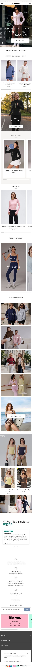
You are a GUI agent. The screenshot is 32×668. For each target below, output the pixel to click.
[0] (15, 505)
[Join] (26, 661)
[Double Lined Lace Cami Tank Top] (8, 478)
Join (27, 609)
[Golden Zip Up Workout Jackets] (14, 154)
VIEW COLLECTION (15, 126)
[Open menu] (3, 3)
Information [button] (5, 640)
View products (16, 416)
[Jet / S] (8, 70)
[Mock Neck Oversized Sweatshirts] (8, 70)
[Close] (28, 652)
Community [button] (5, 645)
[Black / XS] (14, 154)
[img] (17, 524)
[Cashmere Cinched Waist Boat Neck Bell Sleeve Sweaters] (13, 207)
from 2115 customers (8, 525)
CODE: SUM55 (20, 40)
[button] (15, 547)
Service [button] (3, 635)
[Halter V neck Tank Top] (24, 478)
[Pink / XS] (8, 478)
